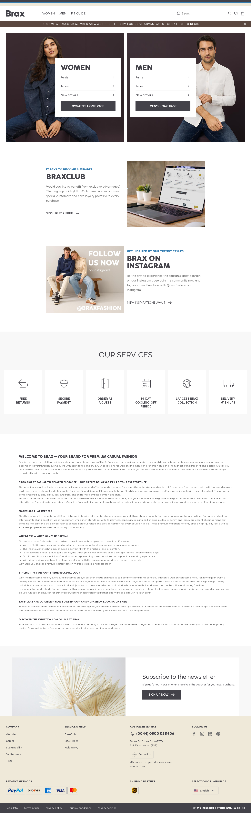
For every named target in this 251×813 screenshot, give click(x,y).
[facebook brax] (194, 734)
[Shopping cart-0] (242, 13)
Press (9, 761)
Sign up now (158, 694)
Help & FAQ (71, 747)
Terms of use (32, 808)
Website (11, 734)
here (180, 23)
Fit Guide (78, 13)
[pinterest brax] (218, 734)
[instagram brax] (202, 734)
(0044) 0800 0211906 (155, 734)
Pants (64, 77)
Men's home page (163, 106)
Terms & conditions (80, 808)
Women (48, 13)
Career (10, 741)
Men (62, 13)
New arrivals (69, 95)
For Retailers (13, 754)
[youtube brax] (210, 734)
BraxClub (70, 734)
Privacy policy (53, 808)
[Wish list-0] (236, 13)
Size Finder (71, 741)
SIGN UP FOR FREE (59, 213)
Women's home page (88, 106)
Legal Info (12, 808)
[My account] (229, 13)
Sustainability (14, 747)
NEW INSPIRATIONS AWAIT (146, 302)
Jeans (64, 86)
